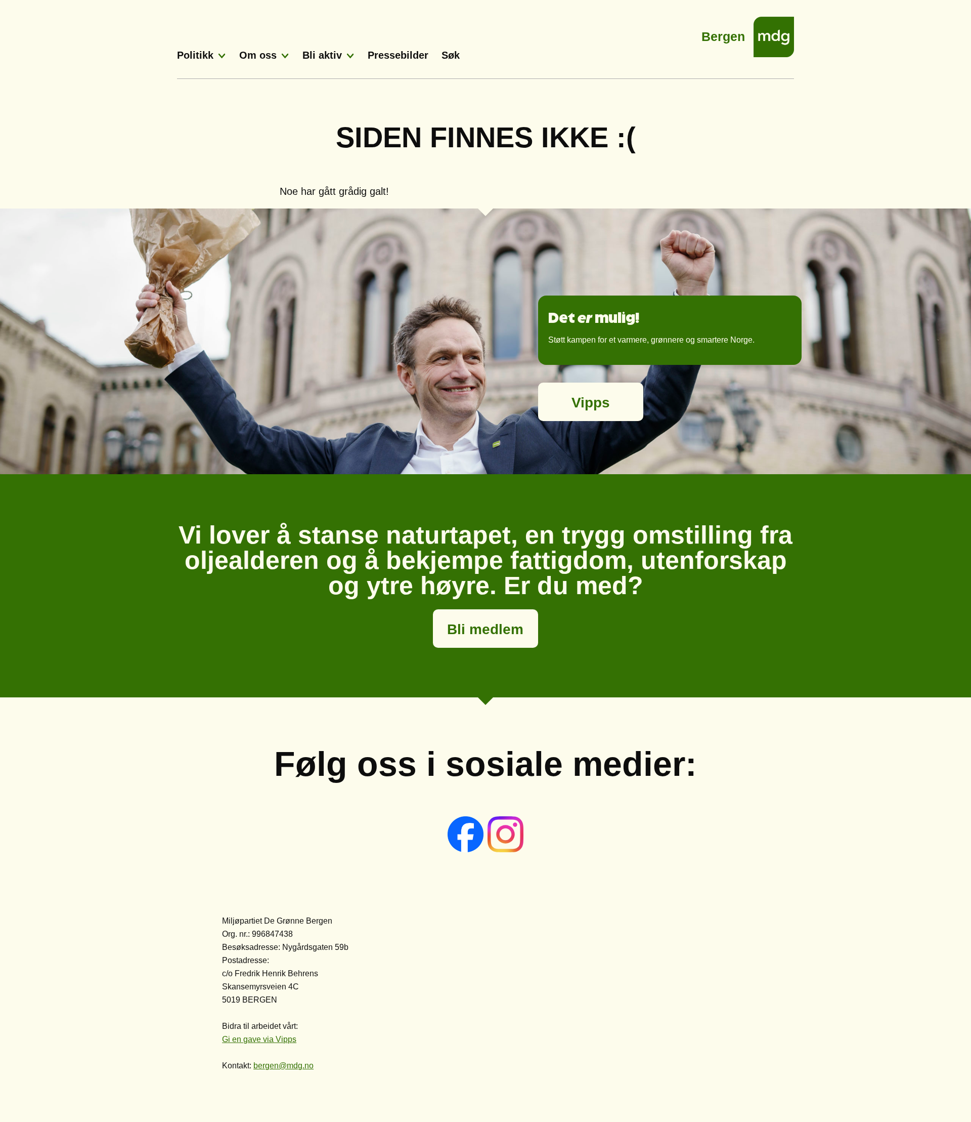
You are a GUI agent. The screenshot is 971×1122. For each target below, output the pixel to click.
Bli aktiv (322, 55)
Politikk (195, 55)
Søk (451, 55)
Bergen (723, 33)
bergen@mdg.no (283, 1065)
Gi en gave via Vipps (259, 1039)
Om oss (258, 55)
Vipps (590, 402)
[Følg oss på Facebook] (467, 849)
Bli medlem (485, 629)
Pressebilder (398, 55)
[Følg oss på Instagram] (505, 849)
